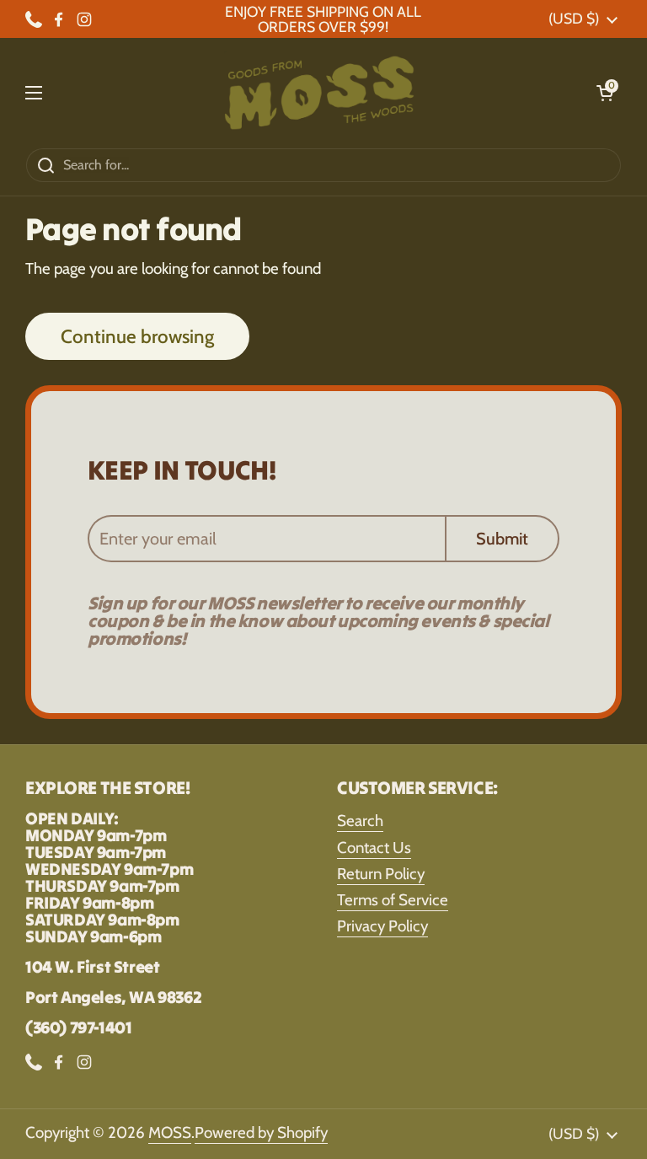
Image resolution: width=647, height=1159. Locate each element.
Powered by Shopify (261, 1132)
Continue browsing (137, 336)
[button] (605, 93)
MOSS (169, 1132)
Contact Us (374, 847)
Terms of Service (392, 899)
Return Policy (381, 873)
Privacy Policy (382, 926)
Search (360, 820)
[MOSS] (319, 93)
